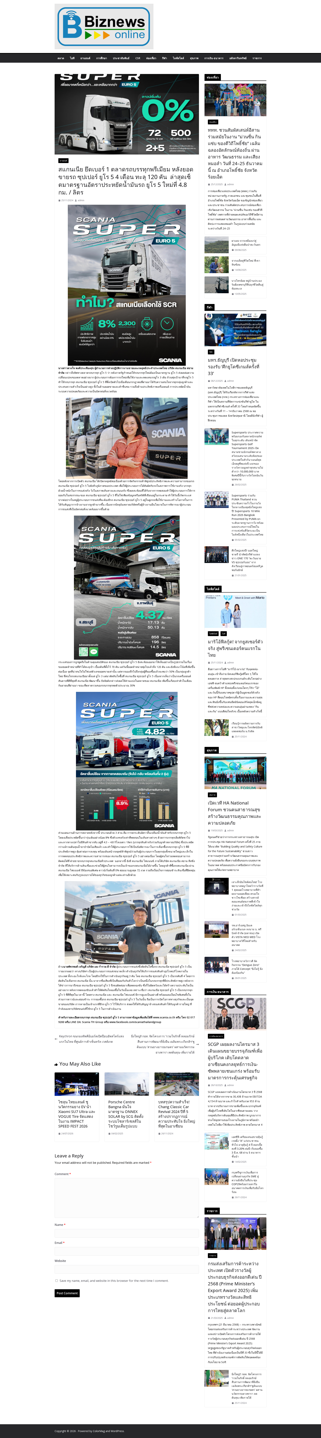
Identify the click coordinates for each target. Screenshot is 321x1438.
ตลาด (61, 58)
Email (60, 1243)
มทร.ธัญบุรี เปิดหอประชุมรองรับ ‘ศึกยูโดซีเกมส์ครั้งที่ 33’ (233, 366)
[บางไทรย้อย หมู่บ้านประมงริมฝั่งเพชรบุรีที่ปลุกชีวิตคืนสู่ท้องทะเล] (217, 287)
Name (60, 1225)
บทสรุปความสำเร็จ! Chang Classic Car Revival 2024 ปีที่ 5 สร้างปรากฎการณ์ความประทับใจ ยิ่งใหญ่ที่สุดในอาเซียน (176, 1114)
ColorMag (99, 1431)
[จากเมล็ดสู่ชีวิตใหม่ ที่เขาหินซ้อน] (217, 265)
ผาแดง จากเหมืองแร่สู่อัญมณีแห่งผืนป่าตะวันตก (246, 242)
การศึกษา (101, 58)
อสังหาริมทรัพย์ (238, 58)
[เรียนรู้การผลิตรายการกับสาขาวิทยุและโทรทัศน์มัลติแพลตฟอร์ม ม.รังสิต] (217, 730)
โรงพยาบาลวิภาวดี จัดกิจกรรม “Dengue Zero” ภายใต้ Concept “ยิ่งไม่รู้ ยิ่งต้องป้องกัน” (247, 966)
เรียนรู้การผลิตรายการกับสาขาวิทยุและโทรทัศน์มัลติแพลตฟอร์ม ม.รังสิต (247, 727)
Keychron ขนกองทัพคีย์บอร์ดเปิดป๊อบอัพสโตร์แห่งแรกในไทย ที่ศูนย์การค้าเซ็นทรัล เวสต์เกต (91, 1039)
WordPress (117, 1431)
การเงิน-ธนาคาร (213, 58)
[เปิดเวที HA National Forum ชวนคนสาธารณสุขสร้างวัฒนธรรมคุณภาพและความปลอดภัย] (235, 773)
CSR (137, 58)
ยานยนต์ (85, 58)
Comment (63, 1174)
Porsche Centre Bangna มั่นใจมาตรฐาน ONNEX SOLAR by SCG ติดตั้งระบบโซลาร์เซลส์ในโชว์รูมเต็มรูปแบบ (125, 1114)
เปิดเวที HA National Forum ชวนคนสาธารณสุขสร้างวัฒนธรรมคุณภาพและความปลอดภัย (234, 813)
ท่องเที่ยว (151, 58)
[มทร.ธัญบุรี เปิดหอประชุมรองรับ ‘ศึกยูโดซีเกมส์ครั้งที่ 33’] (235, 330)
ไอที (72, 58)
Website (60, 1261)
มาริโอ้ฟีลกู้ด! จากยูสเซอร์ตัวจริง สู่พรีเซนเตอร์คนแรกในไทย (235, 648)
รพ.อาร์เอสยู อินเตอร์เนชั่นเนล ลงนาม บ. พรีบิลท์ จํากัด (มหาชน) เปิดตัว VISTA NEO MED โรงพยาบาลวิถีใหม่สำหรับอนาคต (246, 935)
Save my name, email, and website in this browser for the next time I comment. (114, 1281)
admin (81, 200)
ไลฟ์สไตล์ (178, 58)
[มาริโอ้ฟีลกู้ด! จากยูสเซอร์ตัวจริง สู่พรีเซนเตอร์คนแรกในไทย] (235, 611)
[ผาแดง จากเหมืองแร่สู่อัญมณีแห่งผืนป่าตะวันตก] (217, 245)
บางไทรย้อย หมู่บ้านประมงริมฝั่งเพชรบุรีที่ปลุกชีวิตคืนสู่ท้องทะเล (247, 284)
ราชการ (257, 58)
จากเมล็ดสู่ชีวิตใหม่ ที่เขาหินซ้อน (246, 262)
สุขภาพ (194, 58)
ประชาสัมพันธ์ (121, 58)
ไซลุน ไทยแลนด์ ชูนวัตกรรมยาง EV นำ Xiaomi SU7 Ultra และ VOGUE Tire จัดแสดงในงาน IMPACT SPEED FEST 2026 (76, 1114)
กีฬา (164, 58)
